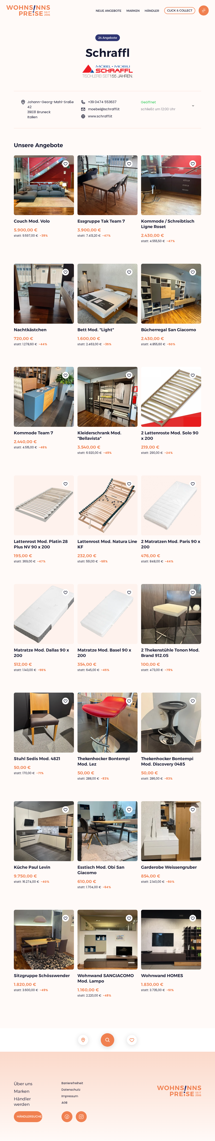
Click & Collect (179, 10)
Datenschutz (71, 1090)
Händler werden (22, 1101)
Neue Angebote (108, 11)
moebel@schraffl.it (104, 109)
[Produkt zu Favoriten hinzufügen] (65, 163)
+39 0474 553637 (102, 102)
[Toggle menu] (204, 10)
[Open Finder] (83, 1040)
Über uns (23, 1083)
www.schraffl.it (100, 116)
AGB (64, 1103)
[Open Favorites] (132, 1040)
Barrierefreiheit (72, 1083)
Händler (152, 11)
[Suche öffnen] (107, 1040)
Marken (133, 11)
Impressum (70, 1096)
